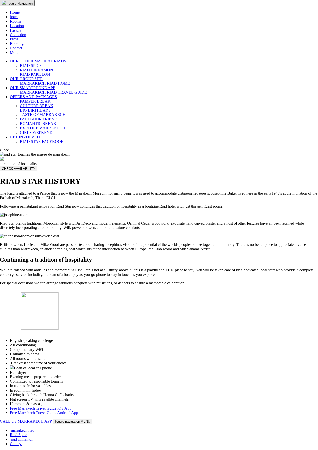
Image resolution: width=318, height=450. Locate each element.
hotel (14, 17)
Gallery (16, 444)
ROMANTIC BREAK (38, 123)
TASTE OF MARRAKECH (43, 114)
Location (17, 26)
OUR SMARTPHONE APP (32, 88)
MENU (72, 421)
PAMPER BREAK (35, 101)
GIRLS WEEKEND (36, 132)
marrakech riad (22, 430)
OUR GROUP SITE (26, 79)
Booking (17, 43)
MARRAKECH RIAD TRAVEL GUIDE (53, 92)
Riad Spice (18, 435)
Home (15, 12)
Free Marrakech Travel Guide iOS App (40, 408)
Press (14, 39)
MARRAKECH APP (34, 421)
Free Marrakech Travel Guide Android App (44, 413)
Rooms (15, 21)
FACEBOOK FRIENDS (40, 119)
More (14, 52)
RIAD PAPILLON (35, 74)
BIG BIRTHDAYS (35, 110)
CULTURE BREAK (36, 106)
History (16, 30)
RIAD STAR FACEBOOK (42, 141)
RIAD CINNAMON (36, 70)
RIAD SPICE (31, 65)
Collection (18, 35)
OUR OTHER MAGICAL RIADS (38, 61)
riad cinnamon (21, 439)
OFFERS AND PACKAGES (33, 97)
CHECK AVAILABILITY (18, 169)
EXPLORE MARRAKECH (42, 128)
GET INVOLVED (25, 137)
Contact (16, 48)
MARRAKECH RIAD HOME (45, 83)
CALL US (8, 421)
